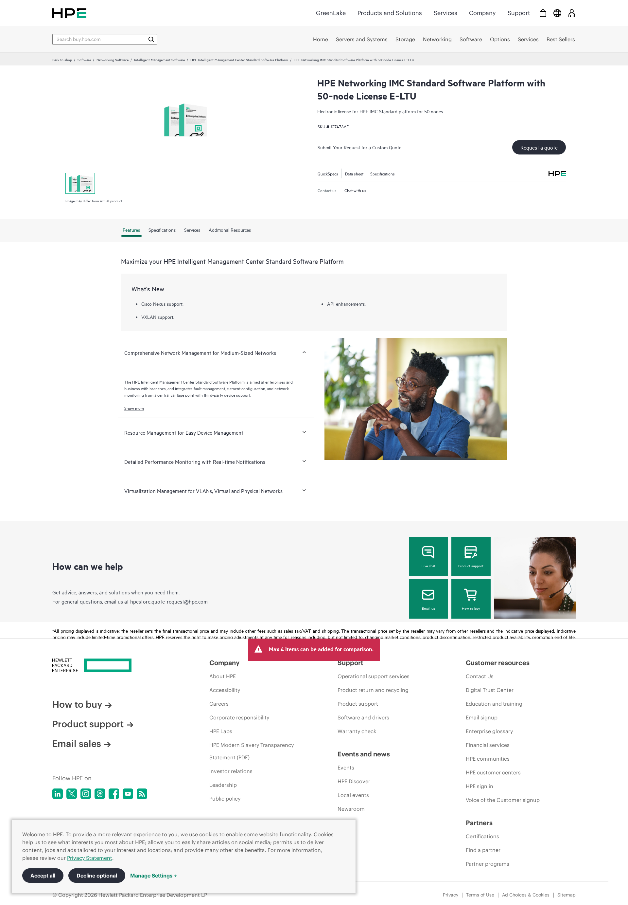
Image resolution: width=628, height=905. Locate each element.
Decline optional (97, 875)
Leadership (223, 785)
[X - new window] (71, 793)
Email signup (481, 717)
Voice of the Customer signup (503, 800)
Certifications (482, 836)
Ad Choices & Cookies (526, 895)
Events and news (364, 754)
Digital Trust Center (490, 690)
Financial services (488, 745)
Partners (479, 823)
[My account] (572, 13)
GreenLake (331, 13)
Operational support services (374, 676)
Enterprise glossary (489, 731)
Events (346, 767)
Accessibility (224, 690)
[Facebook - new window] (114, 793)
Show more (134, 408)
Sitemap (566, 895)
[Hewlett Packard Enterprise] (69, 13)
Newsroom (351, 808)
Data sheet (354, 173)
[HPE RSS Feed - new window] (142, 793)
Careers (219, 703)
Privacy (450, 895)
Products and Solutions (390, 13)
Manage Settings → (153, 875)
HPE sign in (479, 786)
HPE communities (488, 758)
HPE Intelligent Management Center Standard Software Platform (239, 59)
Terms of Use (480, 895)
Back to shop (62, 59)
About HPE (222, 676)
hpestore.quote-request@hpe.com (169, 601)
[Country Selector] (557, 13)
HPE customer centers (493, 772)
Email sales (76, 744)
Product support (470, 565)
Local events (353, 795)
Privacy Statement (89, 858)
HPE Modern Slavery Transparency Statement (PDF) (251, 751)
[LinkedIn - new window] (57, 793)
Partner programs (487, 863)
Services (445, 13)
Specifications (382, 173)
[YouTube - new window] (128, 793)
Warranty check (357, 731)
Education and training (494, 703)
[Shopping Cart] (543, 13)
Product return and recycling (373, 690)
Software (84, 59)
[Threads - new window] (100, 793)
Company (482, 13)
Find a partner (483, 850)
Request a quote (539, 147)
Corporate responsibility (239, 717)
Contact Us (480, 676)
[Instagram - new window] (85, 793)
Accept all (42, 875)
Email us (428, 608)
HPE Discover (354, 781)
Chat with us (355, 190)
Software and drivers (363, 717)
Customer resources (498, 663)
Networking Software (112, 59)
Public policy (224, 798)
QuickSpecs (328, 173)
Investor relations (231, 771)
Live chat (428, 565)
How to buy (471, 608)
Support (519, 13)
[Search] (151, 39)
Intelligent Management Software (159, 59)
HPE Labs (220, 731)
